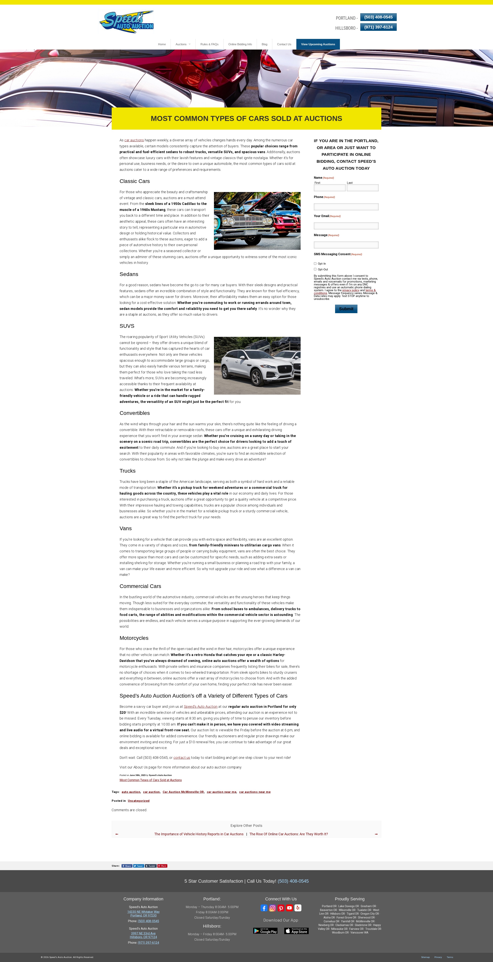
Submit (346, 308)
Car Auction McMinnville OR (183, 792)
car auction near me (221, 792)
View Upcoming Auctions (318, 44)
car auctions (134, 140)
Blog (264, 44)
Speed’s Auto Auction (201, 707)
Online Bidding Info (240, 44)
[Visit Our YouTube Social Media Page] (289, 908)
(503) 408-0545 (378, 17)
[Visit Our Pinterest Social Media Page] (281, 908)
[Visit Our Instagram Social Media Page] (272, 908)
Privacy (438, 957)
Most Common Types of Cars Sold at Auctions (151, 780)
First (317, 183)
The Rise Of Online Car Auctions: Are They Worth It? (288, 834)
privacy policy (350, 290)
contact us (182, 758)
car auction (151, 792)
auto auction (131, 792)
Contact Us (284, 44)
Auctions (181, 44)
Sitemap (425, 957)
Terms (450, 957)
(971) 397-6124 (378, 27)
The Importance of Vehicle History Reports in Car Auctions (199, 834)
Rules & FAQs (209, 44)
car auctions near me (255, 792)
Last (350, 183)
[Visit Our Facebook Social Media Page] (264, 908)
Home (162, 44)
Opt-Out (323, 269)
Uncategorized (139, 801)
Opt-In (322, 263)
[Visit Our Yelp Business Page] (297, 908)
